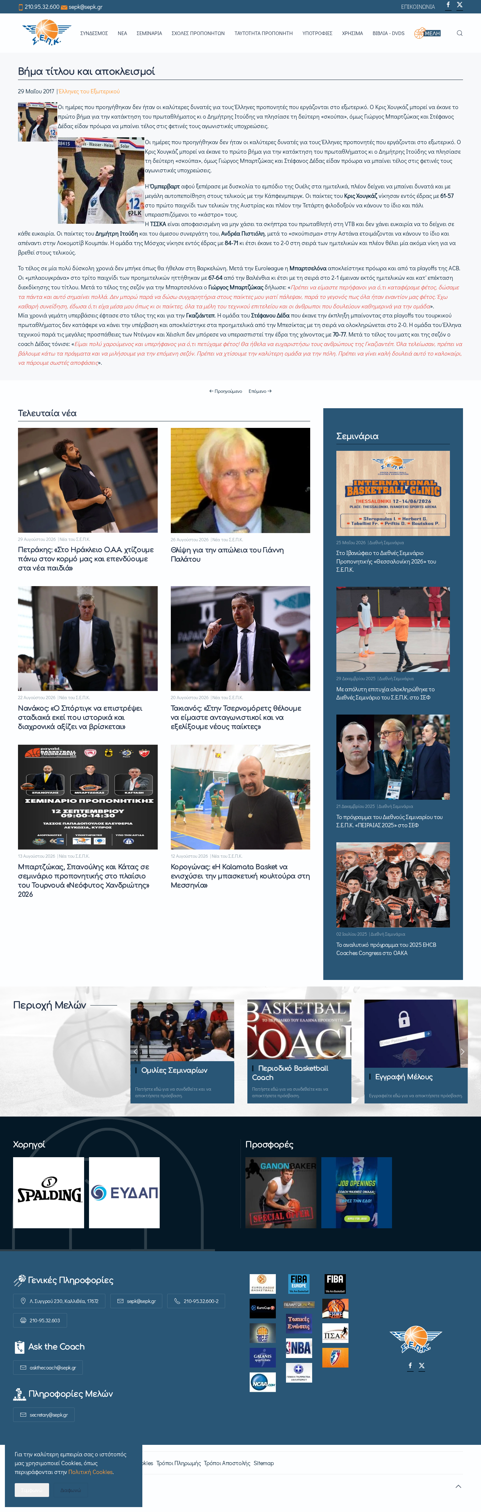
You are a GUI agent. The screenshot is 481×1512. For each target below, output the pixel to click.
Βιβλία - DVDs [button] (388, 32)
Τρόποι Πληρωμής (178, 1463)
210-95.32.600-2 (201, 1300)
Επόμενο (257, 391)
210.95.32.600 (42, 6)
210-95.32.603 (45, 1320)
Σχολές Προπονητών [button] (198, 32)
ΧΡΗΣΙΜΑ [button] (352, 32)
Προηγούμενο (228, 391)
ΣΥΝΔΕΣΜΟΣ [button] (94, 32)
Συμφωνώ (32, 1489)
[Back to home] (47, 33)
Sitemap (264, 1463)
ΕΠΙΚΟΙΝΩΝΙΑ (418, 6)
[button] (430, 33)
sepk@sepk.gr (85, 6)
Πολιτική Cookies (90, 1472)
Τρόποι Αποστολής (227, 1463)
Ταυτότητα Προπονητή (264, 32)
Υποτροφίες (317, 32)
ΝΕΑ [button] (122, 32)
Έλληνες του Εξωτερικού (89, 91)
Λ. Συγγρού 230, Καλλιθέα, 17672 (64, 1300)
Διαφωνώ (71, 1489)
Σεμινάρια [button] (149, 32)
